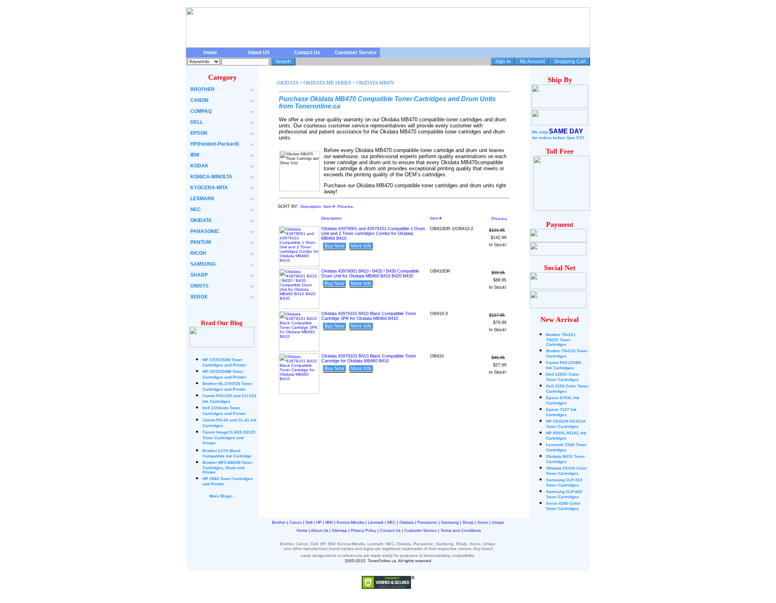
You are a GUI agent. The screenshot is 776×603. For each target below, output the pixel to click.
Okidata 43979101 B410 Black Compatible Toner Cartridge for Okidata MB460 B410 (368, 358)
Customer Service (356, 52)
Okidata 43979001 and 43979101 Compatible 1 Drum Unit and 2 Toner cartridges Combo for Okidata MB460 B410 (373, 233)
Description (310, 206)
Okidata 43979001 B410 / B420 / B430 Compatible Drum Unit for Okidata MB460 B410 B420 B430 (370, 273)
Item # (329, 206)
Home (210, 52)
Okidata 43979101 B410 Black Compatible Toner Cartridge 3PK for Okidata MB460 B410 (368, 316)
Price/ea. (345, 206)
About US (259, 52)
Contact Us (307, 52)
